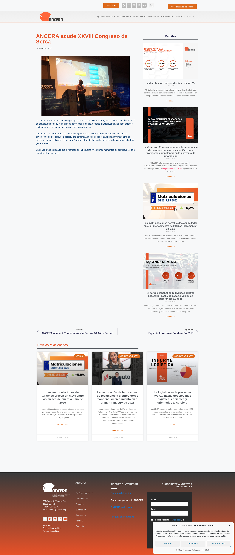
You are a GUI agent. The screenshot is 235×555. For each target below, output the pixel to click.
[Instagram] (139, 5)
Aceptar (168, 543)
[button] (229, 525)
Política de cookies (183, 550)
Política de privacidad (200, 550)
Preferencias (218, 543)
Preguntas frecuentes (122, 516)
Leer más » (170, 101)
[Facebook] (124, 5)
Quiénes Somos (105, 16)
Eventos (152, 16)
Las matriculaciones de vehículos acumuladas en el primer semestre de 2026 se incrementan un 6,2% (170, 226)
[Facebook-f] (45, 519)
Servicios (138, 16)
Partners (165, 16)
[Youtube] (144, 5)
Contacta (189, 16)
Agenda (178, 16)
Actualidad (123, 16)
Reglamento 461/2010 (172, 168)
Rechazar (193, 543)
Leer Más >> (62, 425)
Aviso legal (47, 525)
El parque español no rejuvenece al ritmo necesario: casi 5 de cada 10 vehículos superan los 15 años (170, 296)
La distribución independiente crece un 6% (170, 83)
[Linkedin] (134, 5)
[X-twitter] (129, 5)
